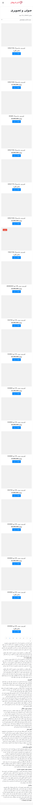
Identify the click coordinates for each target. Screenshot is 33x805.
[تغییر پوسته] (30, 3)
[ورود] (27, 3)
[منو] (3, 3)
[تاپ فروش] (16, 2)
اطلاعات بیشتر (16, 53)
